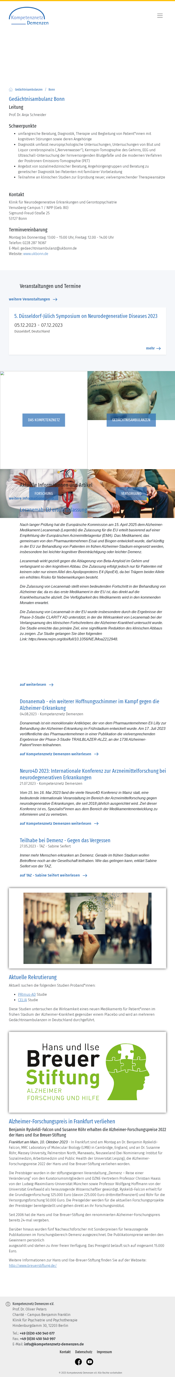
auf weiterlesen (33, 684)
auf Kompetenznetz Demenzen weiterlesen (55, 754)
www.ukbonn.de (35, 254)
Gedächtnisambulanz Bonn (37, 99)
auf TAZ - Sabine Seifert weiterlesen (50, 875)
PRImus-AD (27, 994)
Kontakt (65, 1352)
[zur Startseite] (11, 89)
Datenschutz (83, 1352)
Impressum (104, 1352)
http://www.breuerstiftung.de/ (33, 1265)
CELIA (22, 1000)
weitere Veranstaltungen (29, 299)
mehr (150, 348)
